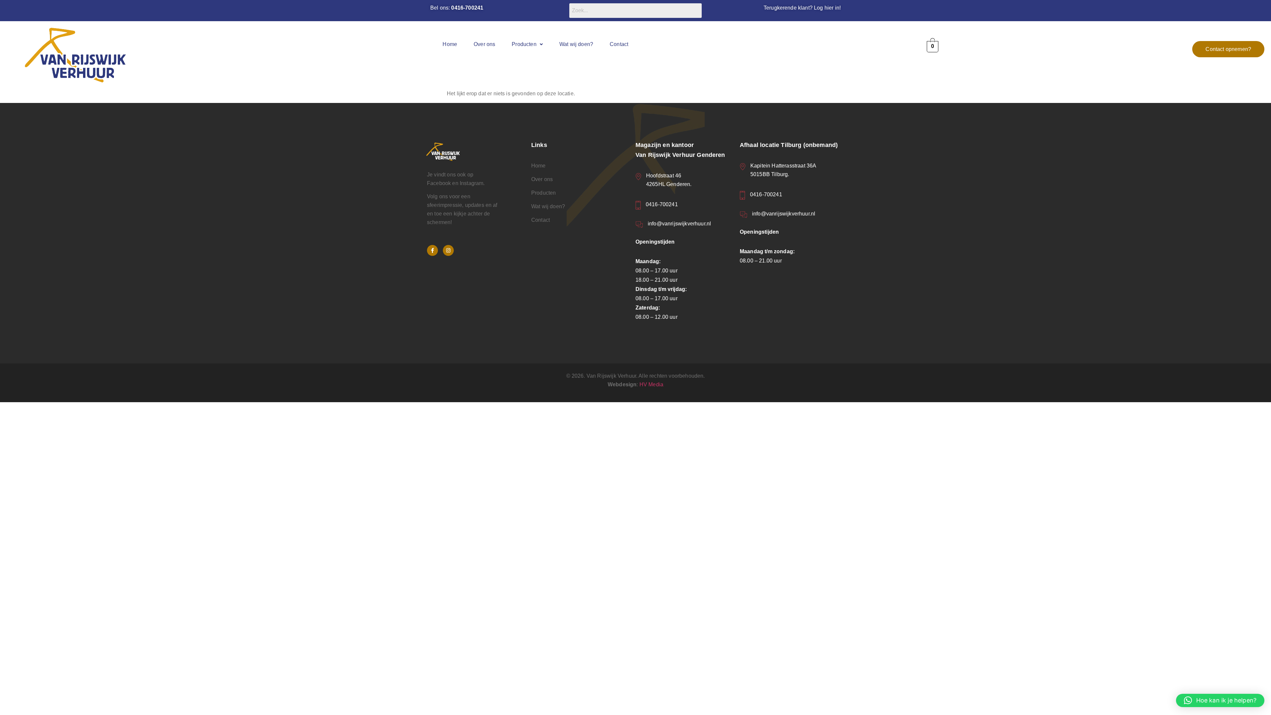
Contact (619, 44)
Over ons (484, 44)
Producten (524, 44)
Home (450, 44)
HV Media (651, 384)
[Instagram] (448, 250)
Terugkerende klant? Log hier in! (802, 8)
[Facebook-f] (432, 250)
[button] (527, 44)
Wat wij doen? (576, 44)
